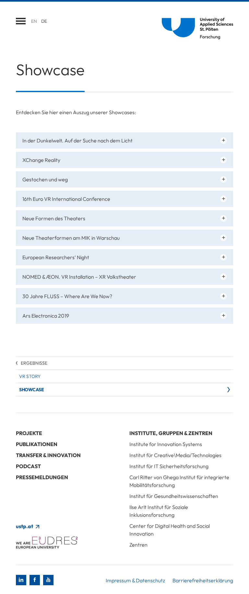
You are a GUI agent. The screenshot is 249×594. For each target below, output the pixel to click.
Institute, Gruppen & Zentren (170, 433)
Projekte (29, 433)
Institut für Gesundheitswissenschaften (173, 496)
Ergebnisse (34, 363)
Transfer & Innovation (48, 455)
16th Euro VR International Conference (66, 199)
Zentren (138, 544)
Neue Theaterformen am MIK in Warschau (71, 238)
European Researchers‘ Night (55, 257)
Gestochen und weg (45, 179)
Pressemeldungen (42, 477)
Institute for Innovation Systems (165, 444)
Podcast (28, 466)
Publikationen (36, 444)
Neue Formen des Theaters (53, 218)
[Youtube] (48, 580)
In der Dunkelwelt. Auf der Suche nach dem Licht (77, 140)
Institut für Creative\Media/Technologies (175, 455)
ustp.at (25, 526)
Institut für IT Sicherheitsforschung (168, 466)
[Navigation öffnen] (21, 21)
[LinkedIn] (21, 580)
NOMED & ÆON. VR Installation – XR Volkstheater (79, 276)
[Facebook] (35, 580)
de (44, 21)
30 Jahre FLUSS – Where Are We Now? (67, 296)
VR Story (30, 376)
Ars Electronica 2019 (45, 315)
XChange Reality (41, 160)
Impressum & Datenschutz (135, 580)
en (34, 21)
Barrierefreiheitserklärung (202, 580)
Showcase (31, 390)
